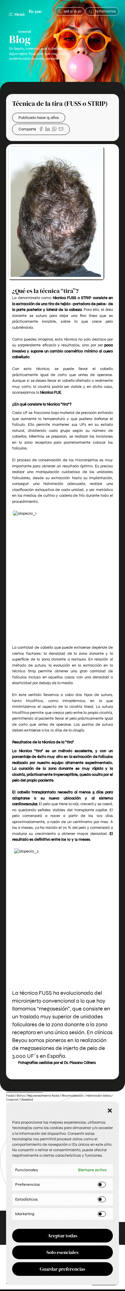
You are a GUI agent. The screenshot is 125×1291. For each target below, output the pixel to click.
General (24, 31)
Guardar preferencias (62, 1269)
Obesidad (26, 1099)
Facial (10, 1096)
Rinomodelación (73, 1096)
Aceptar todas (62, 1235)
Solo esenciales (62, 1252)
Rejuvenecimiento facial (43, 1096)
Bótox (21, 1096)
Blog (20, 39)
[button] (110, 1111)
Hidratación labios (98, 1096)
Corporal (12, 1099)
